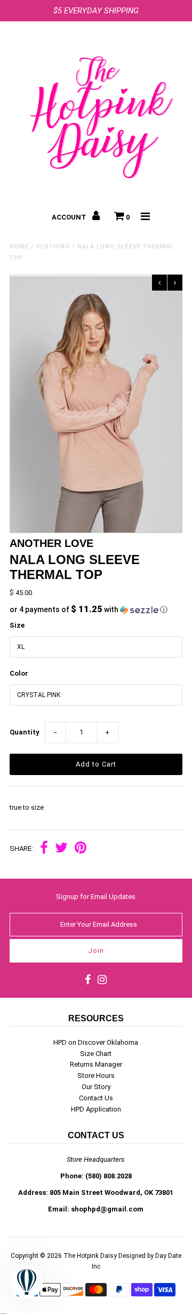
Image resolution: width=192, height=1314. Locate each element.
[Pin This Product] (80, 849)
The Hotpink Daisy (90, 1256)
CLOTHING (53, 246)
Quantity (24, 732)
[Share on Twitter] (61, 849)
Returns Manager (96, 1064)
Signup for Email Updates (95, 897)
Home (19, 246)
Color (19, 673)
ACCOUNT (70, 217)
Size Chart (95, 1054)
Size (17, 625)
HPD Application (96, 1109)
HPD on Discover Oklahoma (95, 1042)
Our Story (96, 1087)
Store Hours (96, 1075)
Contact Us (96, 1098)
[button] (96, 609)
